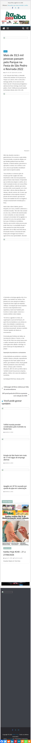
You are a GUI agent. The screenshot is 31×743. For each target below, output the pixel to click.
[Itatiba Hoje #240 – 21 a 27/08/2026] (15, 525)
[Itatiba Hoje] (4, 28)
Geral (5, 51)
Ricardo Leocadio (18, 72)
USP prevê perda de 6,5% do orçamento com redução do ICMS (14, 394)
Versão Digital (7, 548)
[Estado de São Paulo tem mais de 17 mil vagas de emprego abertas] (15, 439)
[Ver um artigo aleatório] (27, 28)
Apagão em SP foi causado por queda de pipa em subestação (15, 487)
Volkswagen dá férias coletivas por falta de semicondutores (16, 388)
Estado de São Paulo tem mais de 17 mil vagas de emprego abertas (15, 457)
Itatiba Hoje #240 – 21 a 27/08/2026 (14, 553)
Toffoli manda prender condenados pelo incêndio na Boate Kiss (14, 426)
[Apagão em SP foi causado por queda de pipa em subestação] (15, 470)
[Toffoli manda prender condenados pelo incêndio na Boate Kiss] (15, 409)
